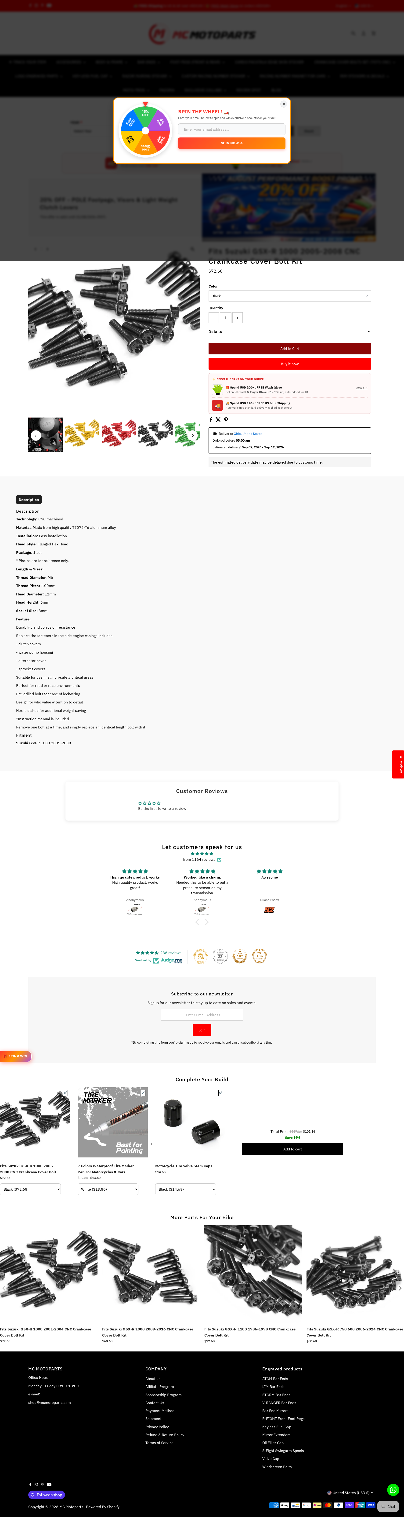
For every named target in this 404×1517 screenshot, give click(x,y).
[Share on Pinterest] (226, 420)
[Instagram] (36, 1485)
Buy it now (290, 363)
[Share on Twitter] (219, 420)
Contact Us (154, 1402)
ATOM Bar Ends (275, 1378)
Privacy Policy (157, 1426)
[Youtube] (49, 1485)
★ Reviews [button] (401, 764)
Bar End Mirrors (275, 1410)
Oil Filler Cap (273, 1442)
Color (213, 286)
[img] (202, 854)
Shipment (153, 1418)
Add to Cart (289, 348)
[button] (198, 922)
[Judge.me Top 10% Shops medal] (239, 956)
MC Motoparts (71, 1506)
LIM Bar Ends (273, 1386)
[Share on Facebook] (211, 420)
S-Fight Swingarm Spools (283, 1450)
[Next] (192, 435)
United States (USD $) (351, 1492)
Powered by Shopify (102, 1506)
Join (202, 1030)
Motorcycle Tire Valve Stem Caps (183, 1166)
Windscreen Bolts (277, 1466)
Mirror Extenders (276, 1434)
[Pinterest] (42, 1485)
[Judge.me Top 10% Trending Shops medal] (259, 956)
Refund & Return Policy (164, 1434)
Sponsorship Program (163, 1394)
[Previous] (36, 435)
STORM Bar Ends (276, 1394)
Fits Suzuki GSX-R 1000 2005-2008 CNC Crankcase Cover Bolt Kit (28, 1169)
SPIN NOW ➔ (232, 143)
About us (152, 1378)
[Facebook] (30, 1485)
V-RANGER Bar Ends (279, 1402)
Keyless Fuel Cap (276, 1426)
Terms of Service (159, 1442)
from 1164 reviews (199, 859)
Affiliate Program (159, 1386)
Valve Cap (270, 1458)
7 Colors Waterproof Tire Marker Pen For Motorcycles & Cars (106, 1169)
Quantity (216, 308)
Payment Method (159, 1410)
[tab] (29, 499)
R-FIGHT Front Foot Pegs (283, 1418)
